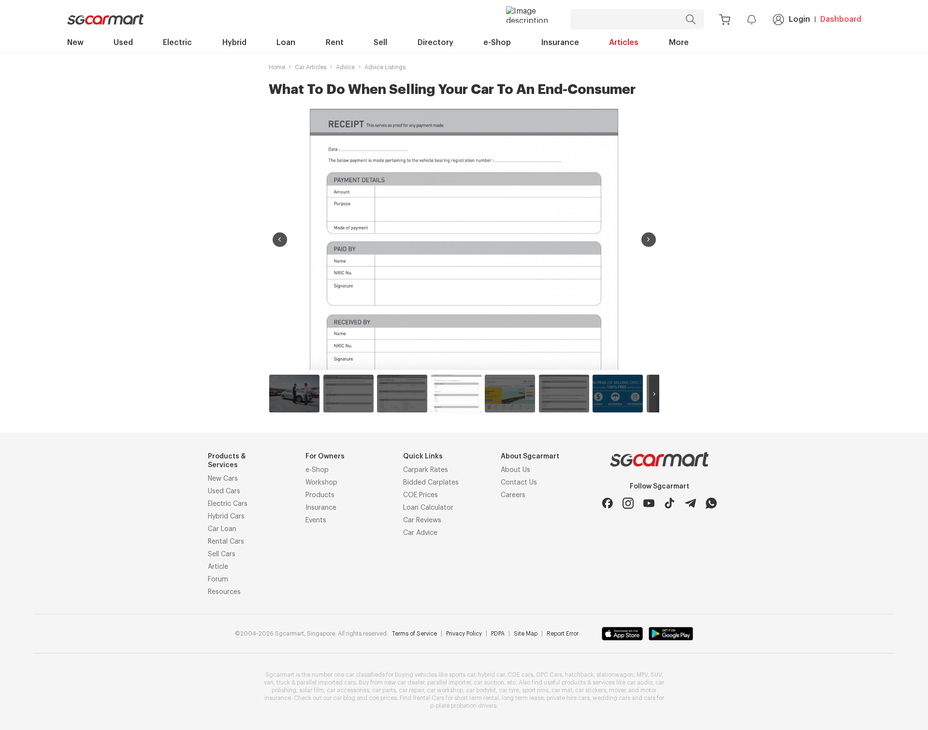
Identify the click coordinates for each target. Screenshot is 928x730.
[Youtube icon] (648, 503)
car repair (411, 690)
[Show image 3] (402, 393)
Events (315, 520)
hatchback (579, 675)
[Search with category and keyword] (691, 19)
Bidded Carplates (431, 482)
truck (283, 682)
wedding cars (611, 698)
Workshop (321, 482)
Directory (435, 42)
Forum (218, 579)
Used (123, 42)
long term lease (523, 698)
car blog (344, 698)
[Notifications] (751, 19)
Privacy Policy (464, 634)
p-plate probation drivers (463, 706)
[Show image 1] (294, 393)
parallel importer (449, 682)
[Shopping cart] (724, 19)
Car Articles (310, 67)
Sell (380, 42)
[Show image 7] (618, 393)
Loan (285, 42)
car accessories (348, 690)
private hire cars (568, 698)
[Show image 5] (510, 393)
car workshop (445, 690)
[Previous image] (280, 239)
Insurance (560, 42)
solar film (311, 690)
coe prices (383, 698)
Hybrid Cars (226, 516)
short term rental (476, 698)
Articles (623, 42)
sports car (462, 675)
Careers (513, 495)
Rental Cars (226, 541)
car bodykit (481, 690)
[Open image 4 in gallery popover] (464, 239)
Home (277, 67)
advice (345, 67)
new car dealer (404, 682)
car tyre (509, 690)
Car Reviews (422, 520)
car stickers (590, 690)
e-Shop (497, 42)
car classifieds (365, 675)
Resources (224, 592)
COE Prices (420, 495)
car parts (384, 690)
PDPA (498, 634)
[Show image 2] (348, 393)
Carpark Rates (425, 470)
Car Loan (222, 529)
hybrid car (491, 675)
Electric (177, 42)
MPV (642, 675)
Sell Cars (221, 554)
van (269, 682)
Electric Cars (227, 504)
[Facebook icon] (607, 503)
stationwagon (615, 675)
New (75, 42)
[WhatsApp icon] (711, 503)
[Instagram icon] (628, 503)
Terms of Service (414, 634)
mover (617, 690)
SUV (656, 675)
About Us (515, 470)
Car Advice (420, 533)
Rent (335, 42)
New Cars (223, 478)
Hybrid (234, 42)
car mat (561, 690)
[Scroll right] (654, 393)
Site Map (525, 634)
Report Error (563, 634)
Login (799, 19)
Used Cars (224, 491)
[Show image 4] (456, 393)
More (679, 42)
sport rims (535, 690)
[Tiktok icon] (669, 503)
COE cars (520, 675)
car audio (639, 682)
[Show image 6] (564, 393)
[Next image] (648, 239)
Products (319, 495)
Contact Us (519, 482)
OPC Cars (549, 675)
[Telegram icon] (690, 503)
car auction (489, 682)
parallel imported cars (326, 682)
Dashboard (840, 19)
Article (218, 566)
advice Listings (385, 67)
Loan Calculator (428, 507)
